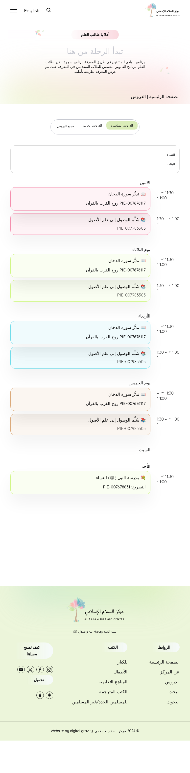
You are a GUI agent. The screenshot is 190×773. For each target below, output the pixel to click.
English (31, 10)
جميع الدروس (65, 126)
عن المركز (170, 671)
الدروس (172, 681)
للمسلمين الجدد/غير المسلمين (99, 701)
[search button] (48, 10)
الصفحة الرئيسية (164, 96)
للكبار (122, 662)
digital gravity (81, 731)
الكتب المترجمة (113, 691)
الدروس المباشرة (122, 125)
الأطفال (120, 671)
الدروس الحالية (92, 125)
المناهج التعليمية (112, 681)
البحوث (173, 701)
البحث (174, 691)
